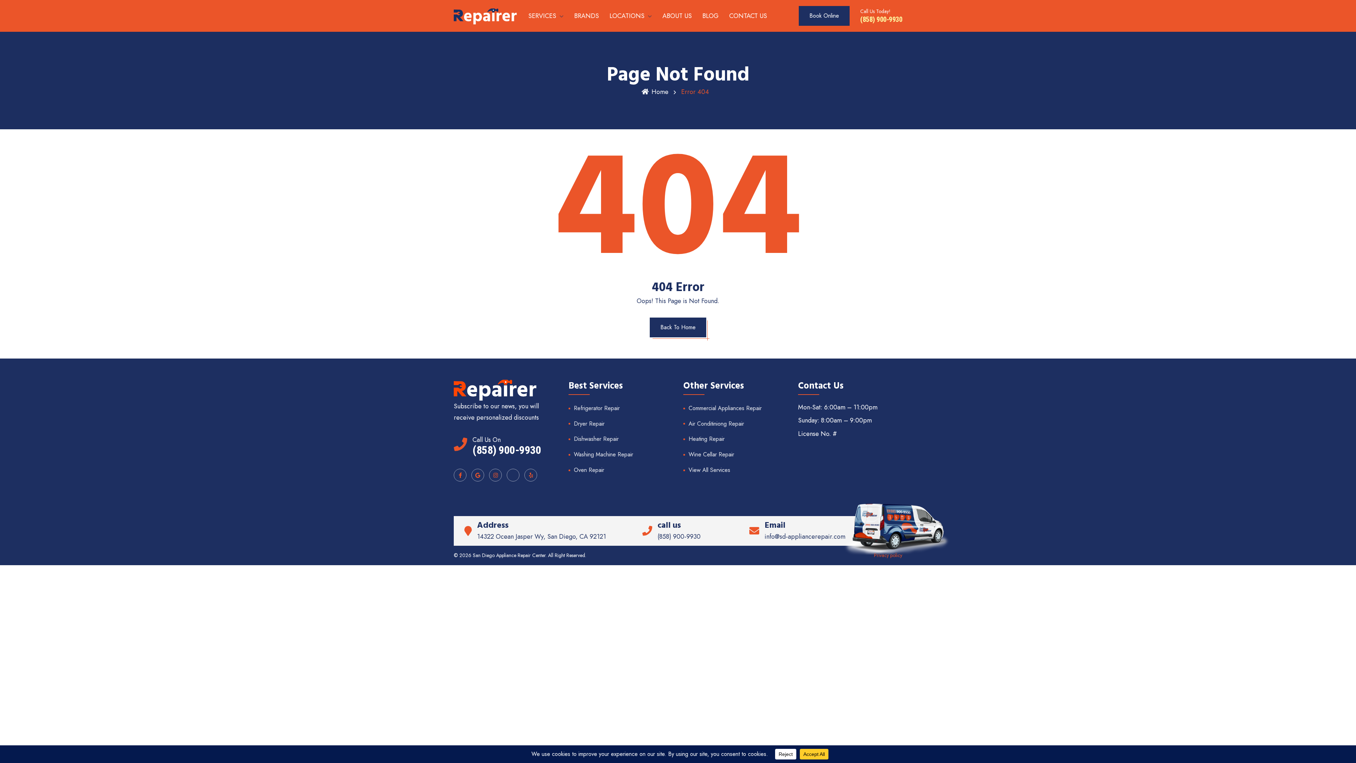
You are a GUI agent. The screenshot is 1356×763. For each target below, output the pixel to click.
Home (660, 91)
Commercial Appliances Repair (725, 408)
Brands (586, 15)
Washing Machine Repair (603, 454)
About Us (677, 15)
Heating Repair (707, 439)
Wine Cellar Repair (711, 454)
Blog (710, 15)
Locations (626, 15)
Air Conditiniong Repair (716, 424)
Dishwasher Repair (596, 439)
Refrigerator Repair (597, 408)
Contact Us (748, 15)
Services (542, 15)
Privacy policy (888, 555)
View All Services (709, 470)
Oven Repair (589, 470)
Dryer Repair (589, 424)
